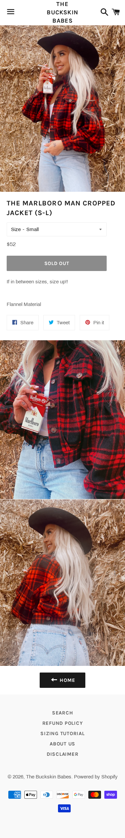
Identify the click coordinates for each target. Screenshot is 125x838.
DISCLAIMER (63, 754)
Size (16, 229)
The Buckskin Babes (62, 12)
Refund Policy (62, 723)
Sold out (56, 263)
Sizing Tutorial (62, 733)
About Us (62, 744)
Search (62, 713)
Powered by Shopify (96, 776)
